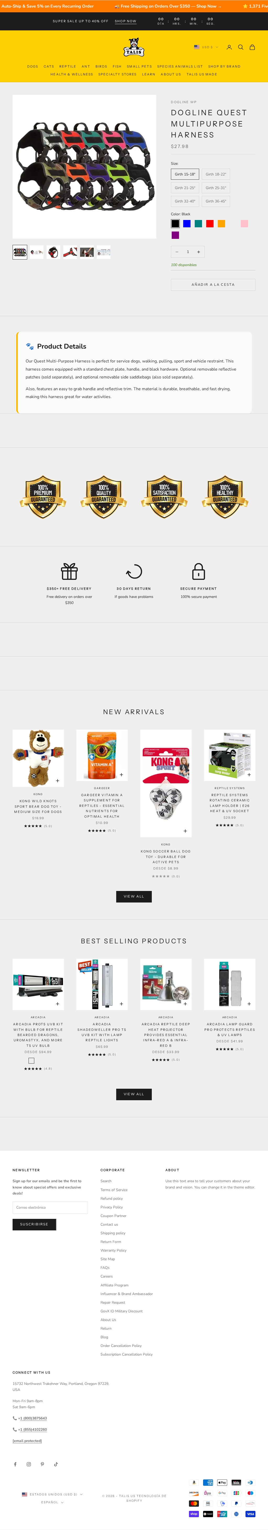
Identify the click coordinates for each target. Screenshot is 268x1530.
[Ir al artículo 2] (36, 252)
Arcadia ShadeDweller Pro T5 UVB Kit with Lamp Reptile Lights (101, 1032)
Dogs (32, 66)
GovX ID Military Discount (121, 1311)
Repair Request (112, 1302)
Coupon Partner (113, 1215)
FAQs (105, 1267)
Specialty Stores (117, 74)
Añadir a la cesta (213, 284)
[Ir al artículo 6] (103, 252)
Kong (38, 794)
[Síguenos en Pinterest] (42, 1464)
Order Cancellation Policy (121, 1345)
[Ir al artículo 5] (87, 252)
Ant (86, 66)
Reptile (67, 66)
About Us (171, 74)
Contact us (109, 1224)
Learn (149, 74)
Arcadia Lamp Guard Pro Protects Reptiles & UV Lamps (229, 1029)
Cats (49, 66)
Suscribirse (34, 1224)
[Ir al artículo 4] (70, 252)
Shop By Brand (224, 66)
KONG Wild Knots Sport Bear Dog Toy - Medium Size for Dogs (38, 806)
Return (105, 1328)
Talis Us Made (202, 74)
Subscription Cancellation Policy (126, 1354)
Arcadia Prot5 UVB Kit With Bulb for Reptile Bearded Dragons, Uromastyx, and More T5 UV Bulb (38, 1035)
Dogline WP (184, 102)
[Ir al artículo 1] (20, 252)
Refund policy (111, 1198)
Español (49, 1502)
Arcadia (38, 1017)
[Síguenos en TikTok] (56, 1464)
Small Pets (139, 66)
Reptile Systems (230, 788)
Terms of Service (113, 1189)
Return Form (110, 1241)
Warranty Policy (113, 1250)
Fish (117, 66)
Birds (102, 66)
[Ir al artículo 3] (53, 252)
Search (105, 1181)
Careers (106, 1276)
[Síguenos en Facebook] (15, 1464)
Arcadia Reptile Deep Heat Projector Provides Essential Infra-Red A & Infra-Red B (166, 1035)
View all (134, 896)
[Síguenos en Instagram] (28, 1464)
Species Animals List (180, 66)
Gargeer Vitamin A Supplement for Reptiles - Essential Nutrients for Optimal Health (102, 805)
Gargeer (102, 788)
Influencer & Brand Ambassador (126, 1293)
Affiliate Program (114, 1285)
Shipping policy (112, 1233)
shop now (126, 21)
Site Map (107, 1259)
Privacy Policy (111, 1207)
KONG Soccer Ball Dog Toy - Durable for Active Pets (166, 856)
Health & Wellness (72, 74)
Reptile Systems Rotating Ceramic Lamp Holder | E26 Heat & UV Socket (230, 803)
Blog (104, 1337)
